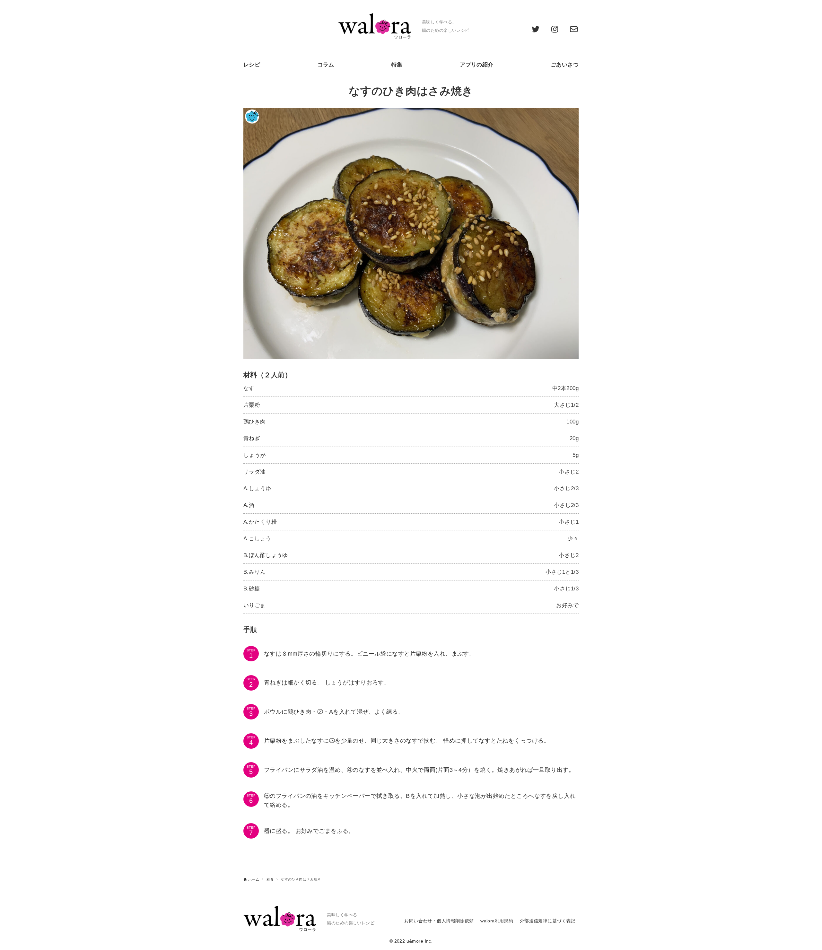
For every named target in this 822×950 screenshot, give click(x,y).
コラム (326, 65)
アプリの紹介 (477, 65)
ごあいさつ (565, 65)
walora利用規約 (496, 921)
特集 (397, 65)
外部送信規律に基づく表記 (547, 921)
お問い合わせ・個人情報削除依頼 (439, 921)
